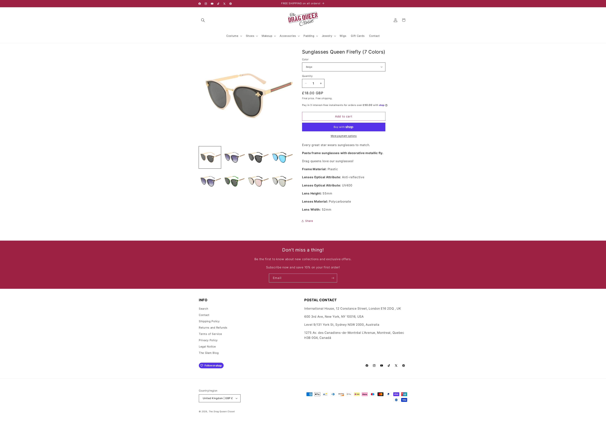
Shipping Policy (209, 321)
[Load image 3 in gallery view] (258, 157)
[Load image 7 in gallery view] (258, 181)
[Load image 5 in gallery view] (210, 181)
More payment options (344, 136)
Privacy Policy (208, 340)
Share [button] (309, 220)
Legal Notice (207, 346)
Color (305, 59)
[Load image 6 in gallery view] (234, 181)
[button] (203, 20)
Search (203, 308)
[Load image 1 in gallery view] (210, 157)
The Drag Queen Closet (222, 411)
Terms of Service (210, 333)
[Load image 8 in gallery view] (282, 181)
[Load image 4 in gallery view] (282, 157)
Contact (204, 315)
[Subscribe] (333, 278)
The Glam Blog (209, 352)
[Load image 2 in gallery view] (234, 157)
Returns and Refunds (213, 327)
